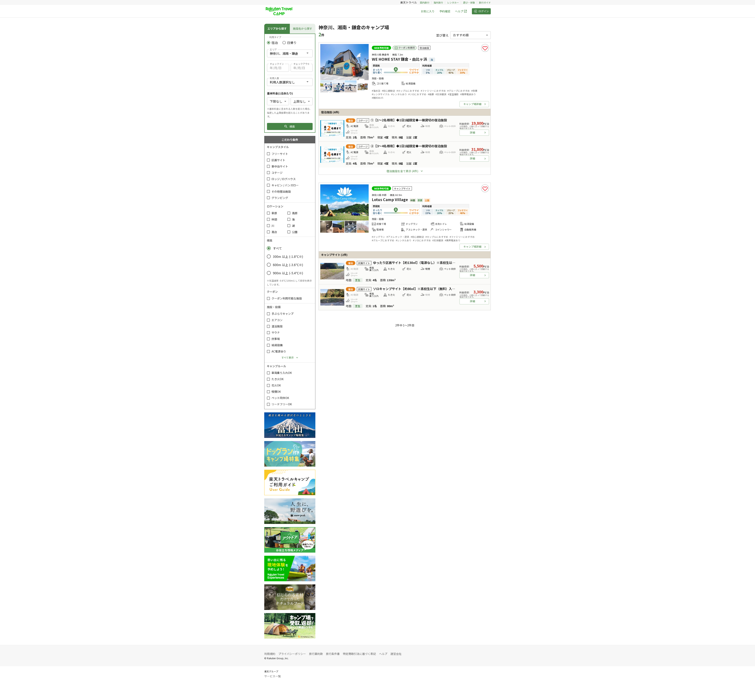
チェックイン (277, 63)
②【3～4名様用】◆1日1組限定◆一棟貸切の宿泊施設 (409, 146)
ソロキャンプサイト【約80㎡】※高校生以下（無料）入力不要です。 (421, 288)
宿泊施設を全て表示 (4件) (402, 171)
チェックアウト (301, 63)
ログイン (484, 11)
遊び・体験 (469, 2)
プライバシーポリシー (292, 654)
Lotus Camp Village (390, 199)
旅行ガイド (485, 2)
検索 (292, 126)
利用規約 (269, 654)
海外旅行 (438, 2)
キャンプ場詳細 (472, 104)
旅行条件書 (333, 654)
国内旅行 (424, 2)
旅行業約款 (316, 654)
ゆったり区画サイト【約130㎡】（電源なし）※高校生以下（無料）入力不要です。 (431, 262)
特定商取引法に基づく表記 (359, 654)
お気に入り (428, 11)
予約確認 (444, 11)
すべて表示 (287, 357)
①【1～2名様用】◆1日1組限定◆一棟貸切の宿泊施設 (409, 120)
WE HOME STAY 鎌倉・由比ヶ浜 (399, 59)
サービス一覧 (272, 676)
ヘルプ (459, 11)
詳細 (472, 132)
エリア (273, 49)
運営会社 (395, 654)
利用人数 (274, 78)
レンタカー (453, 2)
